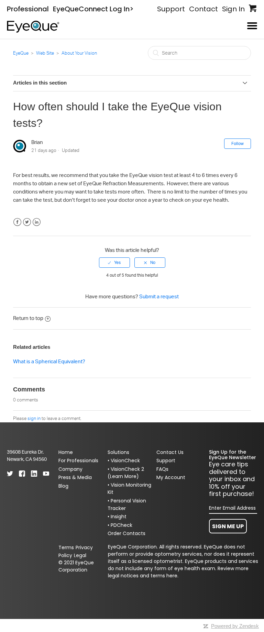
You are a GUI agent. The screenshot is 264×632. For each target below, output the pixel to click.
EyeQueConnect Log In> (93, 9)
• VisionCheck (124, 460)
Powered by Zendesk (235, 626)
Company (70, 469)
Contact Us (170, 452)
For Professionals (78, 460)
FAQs (162, 469)
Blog (63, 486)
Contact (203, 9)
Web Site (45, 53)
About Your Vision (79, 53)
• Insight (117, 516)
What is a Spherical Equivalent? (49, 361)
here (171, 575)
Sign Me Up (228, 526)
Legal (80, 555)
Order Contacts (126, 533)
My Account (170, 477)
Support (171, 9)
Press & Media (75, 477)
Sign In (233, 9)
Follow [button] (237, 143)
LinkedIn (36, 222)
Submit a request (159, 296)
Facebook (17, 222)
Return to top (28, 318)
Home (65, 452)
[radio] (114, 262)
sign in (34, 418)
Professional (28, 9)
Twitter (27, 222)
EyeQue (21, 53)
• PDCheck (120, 525)
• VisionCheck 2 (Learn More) (126, 473)
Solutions (118, 452)
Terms (66, 547)
